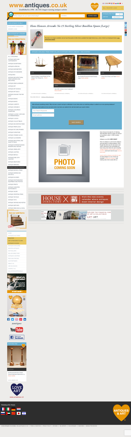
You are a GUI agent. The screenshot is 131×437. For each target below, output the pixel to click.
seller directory (14, 253)
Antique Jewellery (14, 149)
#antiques (16, 323)
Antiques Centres (14, 256)
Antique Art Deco (13, 91)
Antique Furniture (14, 132)
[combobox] (73, 15)
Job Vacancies (12, 266)
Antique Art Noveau (14, 89)
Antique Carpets (13, 104)
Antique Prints (13, 184)
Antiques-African (13, 66)
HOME (10, 233)
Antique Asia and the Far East (16, 95)
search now (92, 15)
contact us (12, 268)
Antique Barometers (15, 69)
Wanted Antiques (13, 248)
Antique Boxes (12, 101)
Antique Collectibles (15, 121)
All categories (13, 56)
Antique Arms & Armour (15, 83)
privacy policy (47, 425)
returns (55, 425)
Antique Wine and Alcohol (16, 208)
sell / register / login (110, 8)
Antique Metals (13, 155)
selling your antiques (110, 158)
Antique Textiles (13, 197)
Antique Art (12, 86)
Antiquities (11, 74)
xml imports (63, 425)
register (11, 238)
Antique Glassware (14, 138)
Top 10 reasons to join (15, 240)
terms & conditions (35, 425)
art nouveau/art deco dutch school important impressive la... (16, 374)
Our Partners (12, 261)
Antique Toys (12, 200)
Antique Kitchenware (15, 72)
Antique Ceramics (14, 107)
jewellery (102, 151)
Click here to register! (15, 26)
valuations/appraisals (15, 271)
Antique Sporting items (15, 194)
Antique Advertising (14, 63)
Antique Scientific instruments (14, 188)
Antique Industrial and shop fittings (15, 141)
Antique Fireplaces (14, 126)
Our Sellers (12, 251)
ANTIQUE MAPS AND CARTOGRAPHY (13, 60)
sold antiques (72, 425)
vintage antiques (104, 149)
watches (118, 149)
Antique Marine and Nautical (14, 173)
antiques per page (109, 14)
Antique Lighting (13, 152)
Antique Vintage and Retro (16, 202)
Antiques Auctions (14, 235)
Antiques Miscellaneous (16, 167)
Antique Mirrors (13, 164)
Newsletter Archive (91, 425)
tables (114, 149)
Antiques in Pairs (13, 177)
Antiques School (13, 243)
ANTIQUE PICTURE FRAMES (16, 129)
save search (76, 122)
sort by (105, 17)
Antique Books (13, 98)
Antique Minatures (14, 162)
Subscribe (81, 425)
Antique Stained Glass (15, 135)
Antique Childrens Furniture (14, 110)
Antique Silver (13, 191)
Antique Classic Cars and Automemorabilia (16, 115)
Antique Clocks (13, 118)
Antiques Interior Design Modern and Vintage (16, 145)
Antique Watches (13, 205)
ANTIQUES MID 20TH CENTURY (14, 158)
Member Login (12, 29)
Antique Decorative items (16, 124)
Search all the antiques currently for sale (110, 155)
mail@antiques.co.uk (22, 425)
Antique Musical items (15, 170)
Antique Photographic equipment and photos (15, 180)
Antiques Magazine (14, 245)
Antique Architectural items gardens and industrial (15, 79)
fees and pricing (13, 258)
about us (11, 263)
